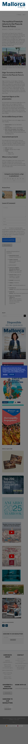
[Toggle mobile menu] (25, 8)
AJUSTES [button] (5, 374)
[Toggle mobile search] (22, 8)
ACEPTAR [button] (11, 374)
